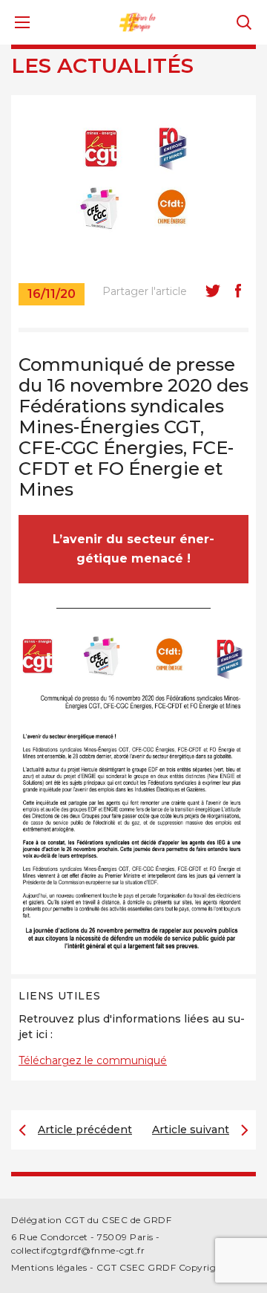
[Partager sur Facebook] (238, 291)
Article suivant (190, 1129)
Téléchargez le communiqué (93, 1060)
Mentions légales (49, 1267)
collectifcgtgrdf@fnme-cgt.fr (78, 1250)
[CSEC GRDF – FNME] (137, 21)
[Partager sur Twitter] (213, 291)
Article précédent (85, 1129)
